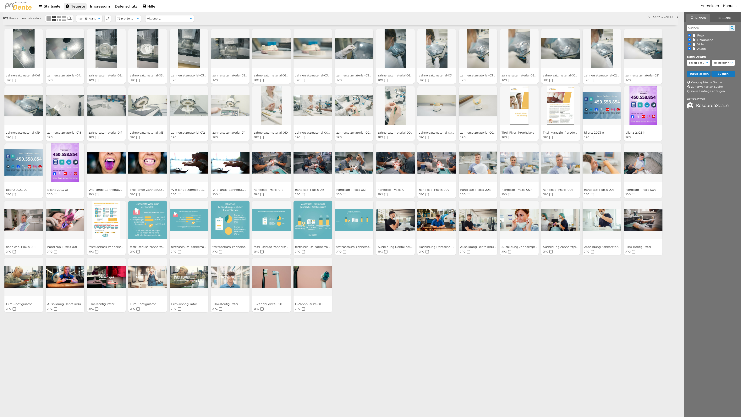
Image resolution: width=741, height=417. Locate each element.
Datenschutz (126, 6)
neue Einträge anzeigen (708, 91)
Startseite (51, 6)
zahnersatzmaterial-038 (147, 75)
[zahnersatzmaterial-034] (313, 48)
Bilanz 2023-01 (58, 190)
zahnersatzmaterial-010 (271, 132)
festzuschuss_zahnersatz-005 (192, 247)
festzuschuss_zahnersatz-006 (151, 247)
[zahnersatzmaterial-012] (189, 105)
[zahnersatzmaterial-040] (65, 48)
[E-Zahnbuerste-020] (271, 277)
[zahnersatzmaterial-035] (271, 48)
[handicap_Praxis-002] (23, 220)
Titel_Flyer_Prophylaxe (518, 132)
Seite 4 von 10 (663, 17)
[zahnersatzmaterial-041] (23, 48)
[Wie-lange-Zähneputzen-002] (189, 162)
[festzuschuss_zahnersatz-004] (230, 220)
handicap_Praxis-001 (62, 247)
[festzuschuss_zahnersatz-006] (147, 220)
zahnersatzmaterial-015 (147, 132)
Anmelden (710, 6)
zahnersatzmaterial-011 (229, 132)
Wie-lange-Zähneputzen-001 (233, 190)
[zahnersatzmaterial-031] (436, 48)
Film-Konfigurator (638, 247)
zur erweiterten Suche (707, 86)
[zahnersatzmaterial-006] (395, 105)
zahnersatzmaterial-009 (313, 132)
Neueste (77, 6)
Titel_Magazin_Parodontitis (563, 132)
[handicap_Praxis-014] (271, 162)
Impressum (100, 6)
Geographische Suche (706, 82)
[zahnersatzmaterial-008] (354, 105)
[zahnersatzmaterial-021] (643, 48)
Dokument (704, 40)
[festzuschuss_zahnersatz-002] (313, 220)
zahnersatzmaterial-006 (395, 132)
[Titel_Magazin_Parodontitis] (560, 105)
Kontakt (730, 6)
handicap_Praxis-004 (641, 190)
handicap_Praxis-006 (558, 190)
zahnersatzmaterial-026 (560, 75)
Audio (701, 49)
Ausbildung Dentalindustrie (398, 247)
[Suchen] (732, 28)
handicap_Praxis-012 (351, 190)
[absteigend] (108, 18)
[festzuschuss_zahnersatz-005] (189, 220)
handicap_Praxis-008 (475, 190)
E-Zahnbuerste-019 (309, 304)
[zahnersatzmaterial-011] (230, 105)
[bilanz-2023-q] (602, 105)
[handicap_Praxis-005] (602, 162)
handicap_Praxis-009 (434, 190)
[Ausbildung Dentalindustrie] (395, 220)
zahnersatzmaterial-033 (353, 75)
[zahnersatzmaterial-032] (395, 48)
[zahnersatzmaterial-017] (106, 105)
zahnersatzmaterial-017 (106, 132)
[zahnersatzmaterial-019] (23, 105)
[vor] (677, 17)
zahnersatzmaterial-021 (642, 75)
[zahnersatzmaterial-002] (478, 105)
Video (700, 44)
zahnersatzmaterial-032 (395, 75)
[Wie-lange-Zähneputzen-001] (230, 162)
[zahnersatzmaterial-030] (478, 48)
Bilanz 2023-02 (17, 190)
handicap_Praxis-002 (21, 247)
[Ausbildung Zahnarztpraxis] (519, 220)
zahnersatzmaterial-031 (436, 75)
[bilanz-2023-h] (643, 105)
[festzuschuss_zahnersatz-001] (354, 220)
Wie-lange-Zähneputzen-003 (151, 190)
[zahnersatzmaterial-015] (147, 105)
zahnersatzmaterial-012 (188, 132)
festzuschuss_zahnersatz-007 (110, 247)
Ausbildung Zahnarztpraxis (521, 247)
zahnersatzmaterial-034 (312, 75)
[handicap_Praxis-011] (395, 162)
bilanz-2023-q (594, 132)
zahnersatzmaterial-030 (478, 75)
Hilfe (150, 6)
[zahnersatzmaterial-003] (436, 105)
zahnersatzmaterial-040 (65, 75)
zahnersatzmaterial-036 (230, 75)
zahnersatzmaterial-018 (64, 132)
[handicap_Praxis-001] (65, 220)
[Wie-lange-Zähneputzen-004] (106, 162)
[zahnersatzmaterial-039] (106, 48)
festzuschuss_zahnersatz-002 (316, 247)
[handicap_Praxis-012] (354, 162)
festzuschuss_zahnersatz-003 (275, 247)
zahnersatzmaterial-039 (106, 75)
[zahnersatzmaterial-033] (354, 48)
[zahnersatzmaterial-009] (313, 105)
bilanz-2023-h (635, 132)
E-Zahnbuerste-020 (268, 304)
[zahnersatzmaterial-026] (560, 48)
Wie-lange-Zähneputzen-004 (110, 190)
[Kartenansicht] (70, 19)
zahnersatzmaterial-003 (436, 132)
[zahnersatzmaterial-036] (230, 48)
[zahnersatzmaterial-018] (65, 105)
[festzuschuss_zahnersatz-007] (106, 220)
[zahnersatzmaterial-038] (147, 48)
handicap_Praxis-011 (392, 190)
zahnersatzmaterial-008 (354, 132)
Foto (700, 35)
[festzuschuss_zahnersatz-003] (271, 220)
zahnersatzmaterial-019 (23, 132)
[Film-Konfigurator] (643, 220)
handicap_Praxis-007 (517, 190)
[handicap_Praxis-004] (643, 162)
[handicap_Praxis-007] (519, 162)
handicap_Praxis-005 (599, 190)
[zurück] (649, 17)
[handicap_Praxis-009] (436, 162)
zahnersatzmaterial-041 (23, 75)
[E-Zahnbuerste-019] (313, 277)
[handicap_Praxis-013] (313, 162)
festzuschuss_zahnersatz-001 (357, 247)
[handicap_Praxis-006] (560, 162)
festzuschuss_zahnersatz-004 (234, 247)
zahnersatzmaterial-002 (478, 132)
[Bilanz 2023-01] (65, 162)
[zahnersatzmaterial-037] (189, 48)
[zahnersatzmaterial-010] (271, 105)
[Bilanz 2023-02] (23, 162)
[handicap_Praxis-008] (478, 162)
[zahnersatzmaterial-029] (519, 48)
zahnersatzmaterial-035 (271, 75)
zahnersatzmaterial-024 (602, 75)
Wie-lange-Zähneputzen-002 (192, 190)
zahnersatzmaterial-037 (188, 75)
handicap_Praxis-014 (269, 190)
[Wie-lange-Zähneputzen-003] (147, 162)
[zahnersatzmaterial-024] (602, 48)
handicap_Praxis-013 (310, 190)
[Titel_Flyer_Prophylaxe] (519, 105)
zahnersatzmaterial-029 (519, 75)
